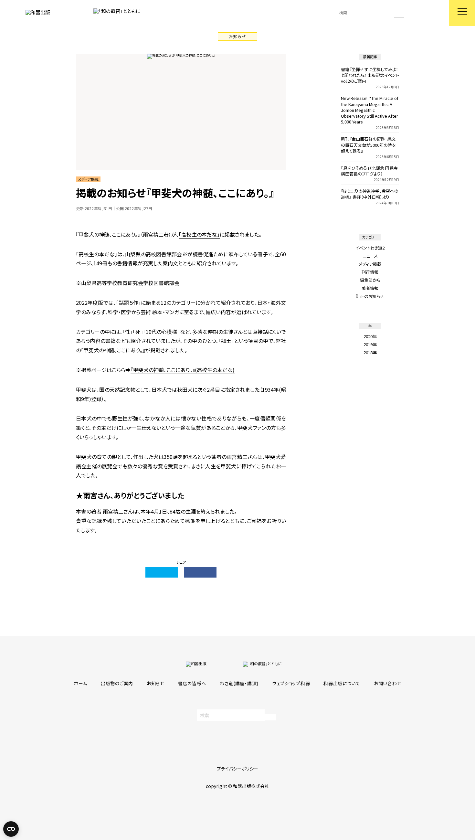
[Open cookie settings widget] (11, 829)
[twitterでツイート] (161, 572)
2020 (368, 336)
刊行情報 (370, 272)
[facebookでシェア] (200, 572)
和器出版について (341, 683)
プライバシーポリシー (237, 768)
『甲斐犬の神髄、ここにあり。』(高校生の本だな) (183, 370)
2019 (368, 344)
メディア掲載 (370, 264)
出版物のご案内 (117, 683)
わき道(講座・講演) (239, 683)
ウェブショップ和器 (291, 683)
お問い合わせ (387, 683)
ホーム (80, 683)
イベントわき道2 (370, 248)
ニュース (370, 256)
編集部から (370, 280)
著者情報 (370, 288)
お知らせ (155, 683)
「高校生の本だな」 (199, 234)
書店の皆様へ (192, 683)
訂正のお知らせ (370, 296)
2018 (368, 352)
